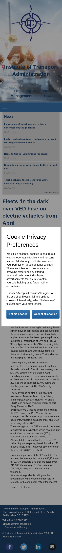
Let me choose (18, 314)
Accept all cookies (45, 314)
